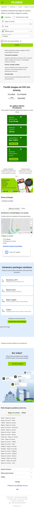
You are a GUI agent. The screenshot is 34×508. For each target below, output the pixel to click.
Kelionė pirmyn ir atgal (22, 17)
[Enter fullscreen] (31, 228)
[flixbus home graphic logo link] (17, 2)
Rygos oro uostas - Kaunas (8, 434)
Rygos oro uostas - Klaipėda (9, 451)
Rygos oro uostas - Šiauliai (8, 432)
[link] (17, 375)
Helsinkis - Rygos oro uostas (9, 449)
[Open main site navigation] (2, 2)
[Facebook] (16, 493)
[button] (17, 21)
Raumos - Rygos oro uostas (8, 460)
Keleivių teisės (9, 497)
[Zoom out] (31, 222)
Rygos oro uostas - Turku (8, 463)
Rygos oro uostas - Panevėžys (9, 427)
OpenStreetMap (26, 232)
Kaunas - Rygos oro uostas (8, 430)
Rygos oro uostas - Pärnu (8, 444)
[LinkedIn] (17, 493)
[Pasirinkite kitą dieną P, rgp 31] (31, 31)
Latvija (20, 7)
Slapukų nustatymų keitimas (19, 502)
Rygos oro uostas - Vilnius (8, 420)
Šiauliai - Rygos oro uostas (8, 425)
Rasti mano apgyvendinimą (11, 41)
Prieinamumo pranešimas (17, 501)
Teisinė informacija (22, 499)
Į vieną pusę (7, 17)
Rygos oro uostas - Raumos (8, 456)
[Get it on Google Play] (13, 486)
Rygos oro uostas (14, 208)
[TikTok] (18, 493)
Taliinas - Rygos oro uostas (8, 423)
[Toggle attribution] (31, 232)
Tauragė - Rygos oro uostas (8, 458)
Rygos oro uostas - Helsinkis (9, 453)
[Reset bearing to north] (31, 225)
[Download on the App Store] (23, 486)
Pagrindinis (4, 7)
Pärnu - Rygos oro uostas (8, 439)
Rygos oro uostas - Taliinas (8, 441)
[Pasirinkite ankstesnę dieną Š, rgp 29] (29, 31)
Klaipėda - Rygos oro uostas (9, 446)
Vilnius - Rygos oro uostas (8, 418)
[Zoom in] (31, 220)
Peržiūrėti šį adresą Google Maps (12, 246)
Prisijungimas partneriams (21, 497)
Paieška (17, 45)
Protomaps (19, 232)
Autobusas (12, 7)
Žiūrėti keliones (14, 159)
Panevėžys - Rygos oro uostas (9, 437)
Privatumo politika (12, 499)
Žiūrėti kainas (13, 143)
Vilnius (23, 208)
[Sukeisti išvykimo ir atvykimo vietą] (30, 24)
